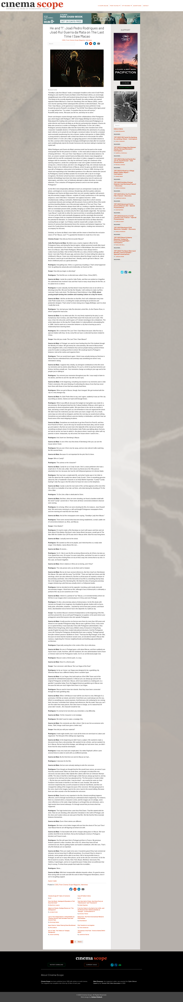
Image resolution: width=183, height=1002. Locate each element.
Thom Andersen (83, 927)
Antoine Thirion (83, 913)
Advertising (137, 5)
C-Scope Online (103, 5)
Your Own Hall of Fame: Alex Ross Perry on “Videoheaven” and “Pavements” (90, 902)
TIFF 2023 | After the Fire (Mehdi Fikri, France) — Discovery (125, 195)
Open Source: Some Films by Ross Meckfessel (62, 925)
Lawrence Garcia (84, 934)
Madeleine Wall (120, 244)
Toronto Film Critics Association (111, 983)
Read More (117, 134)
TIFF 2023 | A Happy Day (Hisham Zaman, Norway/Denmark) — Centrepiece (125, 148)
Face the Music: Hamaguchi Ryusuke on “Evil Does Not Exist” (61, 902)
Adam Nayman (83, 905)
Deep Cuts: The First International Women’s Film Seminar (91, 917)
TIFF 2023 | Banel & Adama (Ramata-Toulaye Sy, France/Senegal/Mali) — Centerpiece (123, 240)
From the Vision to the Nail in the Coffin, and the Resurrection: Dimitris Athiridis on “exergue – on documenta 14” (91, 909)
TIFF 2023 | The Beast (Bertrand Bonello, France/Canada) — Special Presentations (125, 252)
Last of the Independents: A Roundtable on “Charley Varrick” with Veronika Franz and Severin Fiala (61, 918)
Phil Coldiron (53, 927)
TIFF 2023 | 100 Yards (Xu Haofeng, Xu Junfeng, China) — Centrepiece (125, 138)
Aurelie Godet (120, 221)
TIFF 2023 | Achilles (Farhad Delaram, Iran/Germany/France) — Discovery (125, 183)
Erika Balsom (83, 920)
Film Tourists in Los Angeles (86, 925)
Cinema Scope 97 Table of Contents (59, 896)
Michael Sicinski (120, 164)
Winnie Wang (119, 176)
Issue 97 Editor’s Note (84, 896)
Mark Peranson (120, 131)
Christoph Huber (54, 922)
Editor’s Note (118, 129)
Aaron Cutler (52, 881)
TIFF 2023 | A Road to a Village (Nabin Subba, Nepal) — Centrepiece (124, 172)
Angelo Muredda (120, 188)
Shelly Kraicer (120, 141)
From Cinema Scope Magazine (75, 40)
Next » (80, 942)
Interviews (89, 40)
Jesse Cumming (54, 934)
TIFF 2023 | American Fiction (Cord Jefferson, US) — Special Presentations (124, 205)
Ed (50, 898)
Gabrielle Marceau (121, 153)
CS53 (63, 40)
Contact (146, 5)
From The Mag (114, 5)
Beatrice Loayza (54, 905)
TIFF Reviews (126, 5)
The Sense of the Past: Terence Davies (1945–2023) (92, 931)
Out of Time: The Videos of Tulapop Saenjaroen (58, 931)
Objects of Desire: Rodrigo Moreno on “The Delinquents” (61, 909)
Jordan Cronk (54, 912)
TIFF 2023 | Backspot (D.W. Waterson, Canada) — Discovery (125, 228)
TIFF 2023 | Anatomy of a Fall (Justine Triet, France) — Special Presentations (125, 217)
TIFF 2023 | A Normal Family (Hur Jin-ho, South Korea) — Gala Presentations (125, 160)
